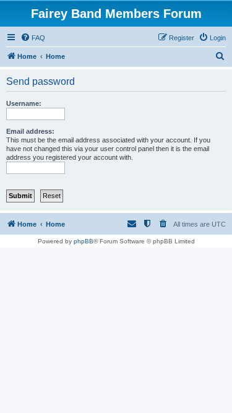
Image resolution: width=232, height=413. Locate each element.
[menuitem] (32, 37)
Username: (23, 103)
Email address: (30, 131)
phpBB (83, 241)
